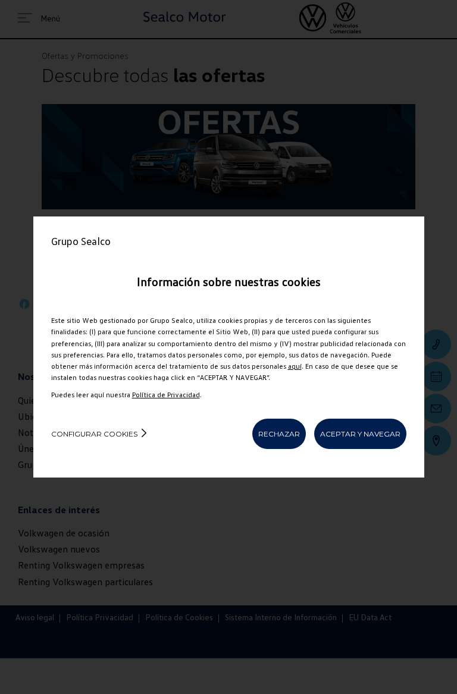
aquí (295, 366)
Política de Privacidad (166, 394)
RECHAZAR (279, 433)
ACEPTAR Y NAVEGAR (360, 433)
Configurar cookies (94, 433)
